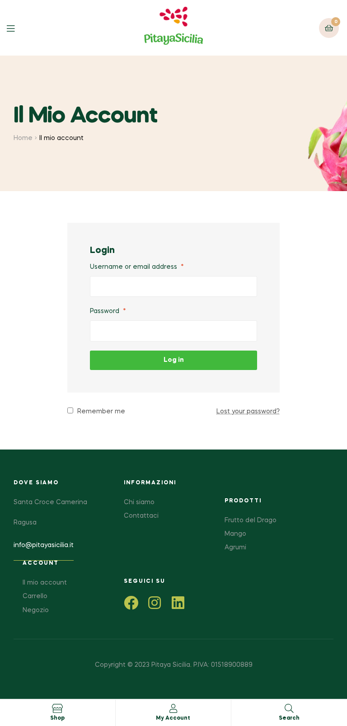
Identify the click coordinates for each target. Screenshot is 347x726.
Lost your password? (248, 411)
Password (108, 311)
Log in (174, 360)
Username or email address (137, 267)
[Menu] (17, 28)
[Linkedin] (178, 602)
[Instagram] (154, 602)
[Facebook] (131, 602)
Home (23, 138)
